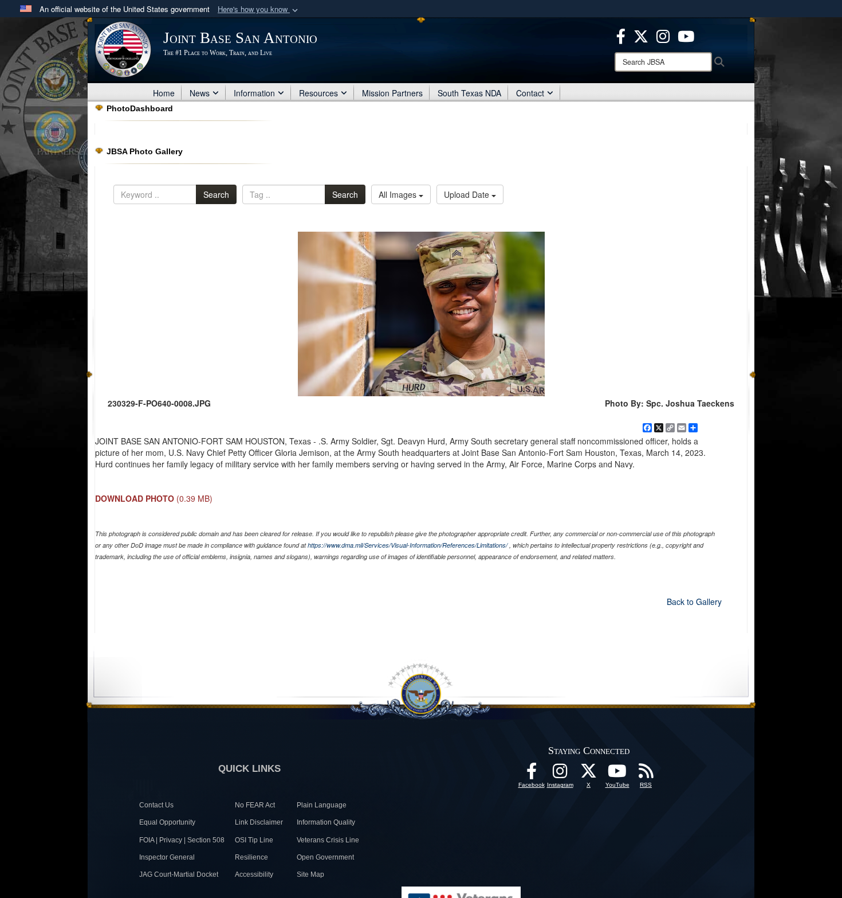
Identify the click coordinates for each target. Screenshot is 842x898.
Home (164, 93)
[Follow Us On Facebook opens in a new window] (531, 774)
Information (254, 93)
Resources (318, 93)
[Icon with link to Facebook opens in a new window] (620, 35)
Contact (530, 93)
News (200, 93)
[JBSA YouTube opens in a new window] (686, 35)
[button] (259, 9)
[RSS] (646, 774)
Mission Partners (392, 93)
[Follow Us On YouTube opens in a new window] (617, 774)
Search (216, 194)
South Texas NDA (469, 93)
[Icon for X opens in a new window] (641, 35)
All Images (399, 194)
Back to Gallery (694, 601)
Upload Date (467, 194)
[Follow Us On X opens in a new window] (589, 774)
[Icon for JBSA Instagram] (560, 774)
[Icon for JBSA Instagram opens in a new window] (663, 35)
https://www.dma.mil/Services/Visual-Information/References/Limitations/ (407, 545)
